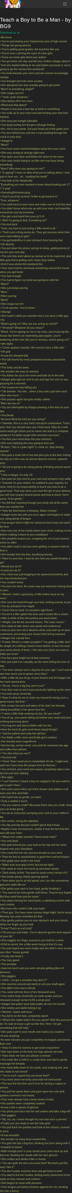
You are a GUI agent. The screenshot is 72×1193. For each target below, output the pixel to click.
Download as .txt (10, 32)
